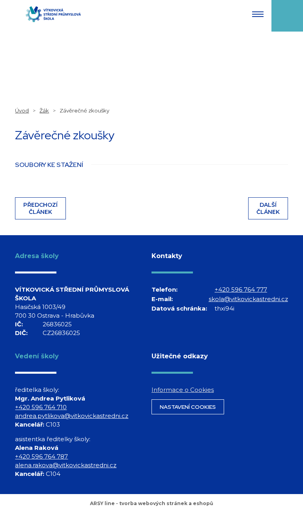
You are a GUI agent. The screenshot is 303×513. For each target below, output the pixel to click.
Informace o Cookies (183, 389)
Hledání (287, 16)
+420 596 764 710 (41, 407)
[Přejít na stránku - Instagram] (172, 331)
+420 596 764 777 (241, 289)
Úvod (22, 110)
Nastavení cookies (188, 406)
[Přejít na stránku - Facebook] (158, 331)
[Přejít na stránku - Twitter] (185, 331)
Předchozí (40, 208)
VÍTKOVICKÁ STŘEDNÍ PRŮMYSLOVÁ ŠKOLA (53, 14)
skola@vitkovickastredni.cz (248, 299)
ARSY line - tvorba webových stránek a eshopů (151, 503)
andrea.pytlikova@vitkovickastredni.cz (69, 415)
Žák (44, 110)
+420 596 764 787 (41, 456)
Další (268, 208)
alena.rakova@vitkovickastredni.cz (65, 465)
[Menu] (258, 14)
